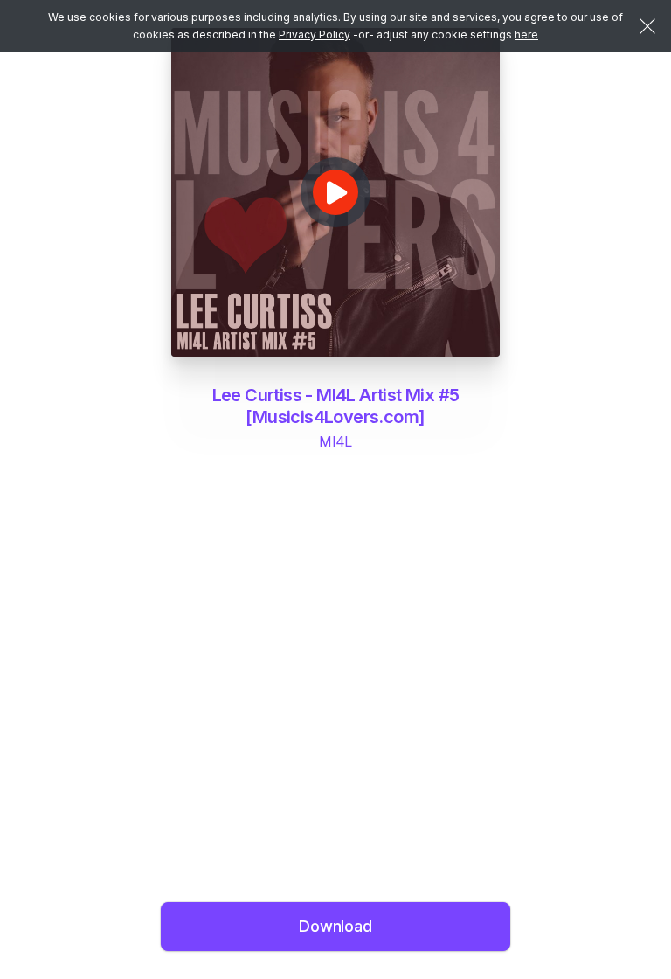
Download (335, 926)
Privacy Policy (314, 34)
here (526, 34)
